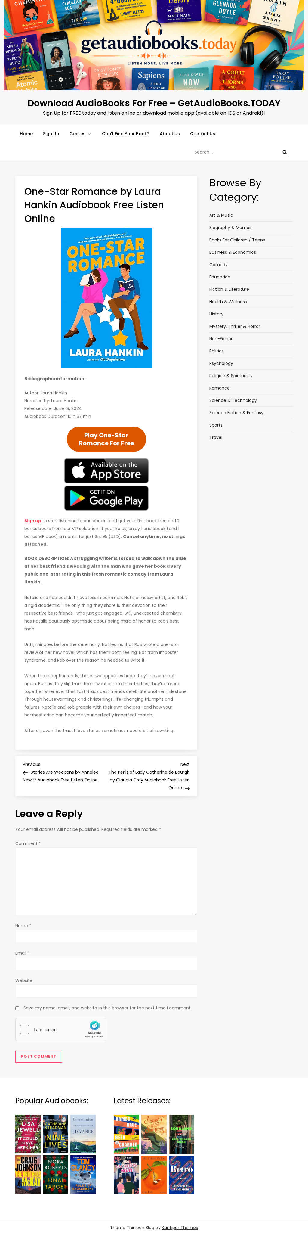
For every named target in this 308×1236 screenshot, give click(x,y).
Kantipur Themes (180, 1228)
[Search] (285, 152)
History (216, 314)
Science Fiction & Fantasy (236, 413)
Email (22, 953)
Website (23, 980)
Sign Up (51, 134)
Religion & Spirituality (231, 376)
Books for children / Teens (237, 240)
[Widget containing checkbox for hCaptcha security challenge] (60, 1029)
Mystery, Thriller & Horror (234, 326)
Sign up (32, 521)
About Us (170, 134)
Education (219, 277)
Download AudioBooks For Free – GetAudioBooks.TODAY (154, 103)
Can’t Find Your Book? (125, 134)
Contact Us (202, 134)
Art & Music (221, 215)
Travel (215, 437)
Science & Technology (233, 400)
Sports (216, 425)
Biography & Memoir (230, 228)
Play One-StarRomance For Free (106, 439)
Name (23, 926)
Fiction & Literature (229, 289)
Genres (77, 134)
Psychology (221, 363)
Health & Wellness (228, 302)
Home (26, 134)
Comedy (218, 265)
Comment (28, 843)
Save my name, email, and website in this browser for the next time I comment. (107, 1008)
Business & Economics (232, 252)
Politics (216, 351)
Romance (219, 388)
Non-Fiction (221, 339)
